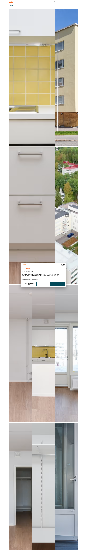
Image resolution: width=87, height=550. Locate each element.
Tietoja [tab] (58, 268)
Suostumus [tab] (28, 268)
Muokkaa (43, 283)
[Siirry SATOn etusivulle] (11, 2)
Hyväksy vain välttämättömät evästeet (29, 284)
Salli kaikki (58, 283)
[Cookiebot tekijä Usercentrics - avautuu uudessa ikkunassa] (60, 265)
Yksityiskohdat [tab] (43, 268)
